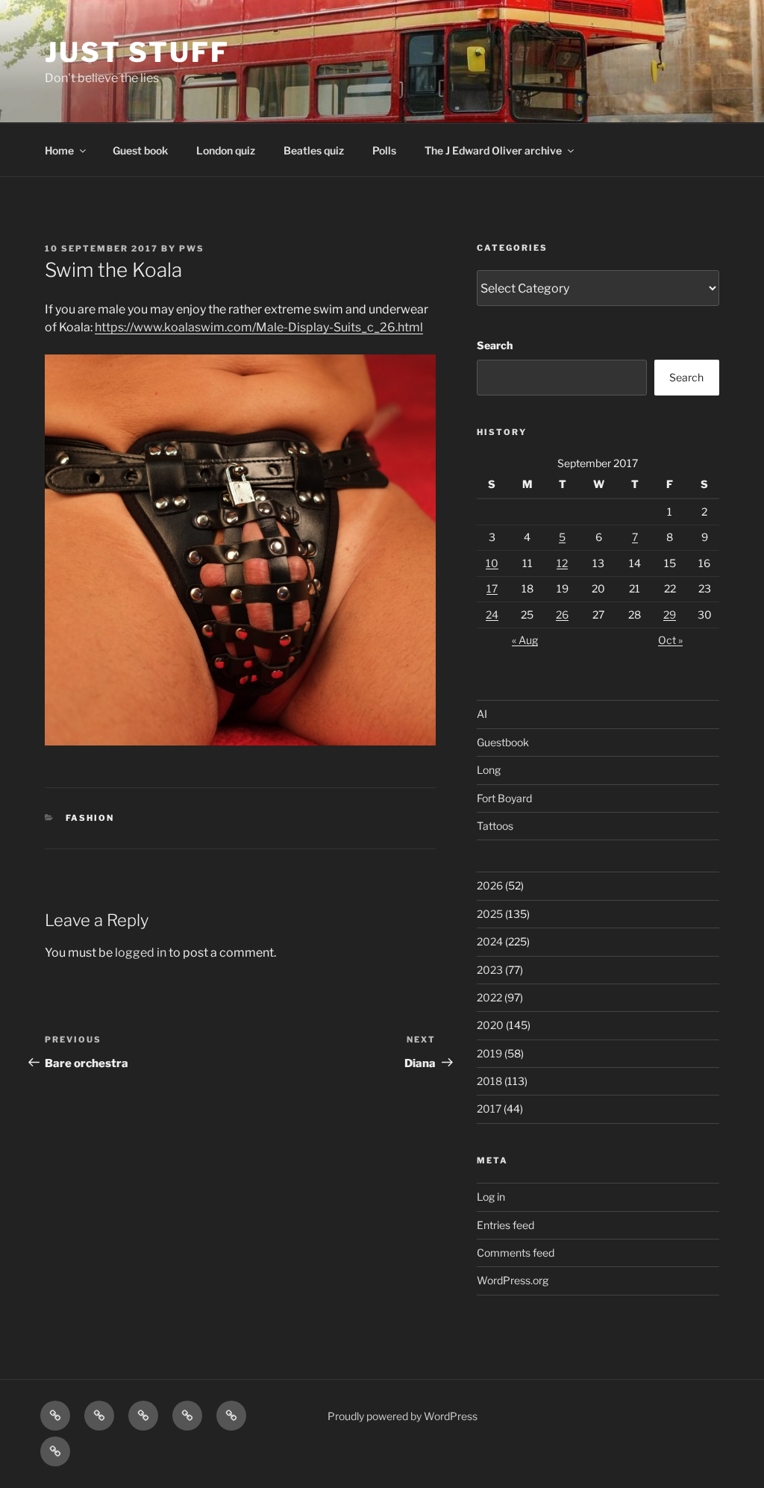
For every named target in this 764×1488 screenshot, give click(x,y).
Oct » (670, 640)
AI (482, 713)
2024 (490, 941)
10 (492, 563)
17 (492, 588)
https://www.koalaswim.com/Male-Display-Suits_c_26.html (259, 327)
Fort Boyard (504, 798)
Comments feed (515, 1252)
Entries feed (505, 1225)
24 (492, 614)
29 (669, 614)
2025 (490, 913)
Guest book (140, 150)
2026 (490, 885)
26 (562, 614)
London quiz (225, 150)
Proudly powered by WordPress (403, 1416)
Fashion (90, 818)
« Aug (525, 640)
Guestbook (503, 742)
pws (191, 248)
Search (495, 345)
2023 (490, 969)
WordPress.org (512, 1280)
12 (562, 563)
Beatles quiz (314, 150)
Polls (384, 150)
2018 (489, 1081)
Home (59, 150)
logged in (140, 952)
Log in (491, 1196)
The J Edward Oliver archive (493, 150)
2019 (489, 1053)
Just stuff (137, 52)
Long (489, 769)
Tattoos (495, 825)
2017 (489, 1108)
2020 (490, 1025)
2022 (489, 997)
